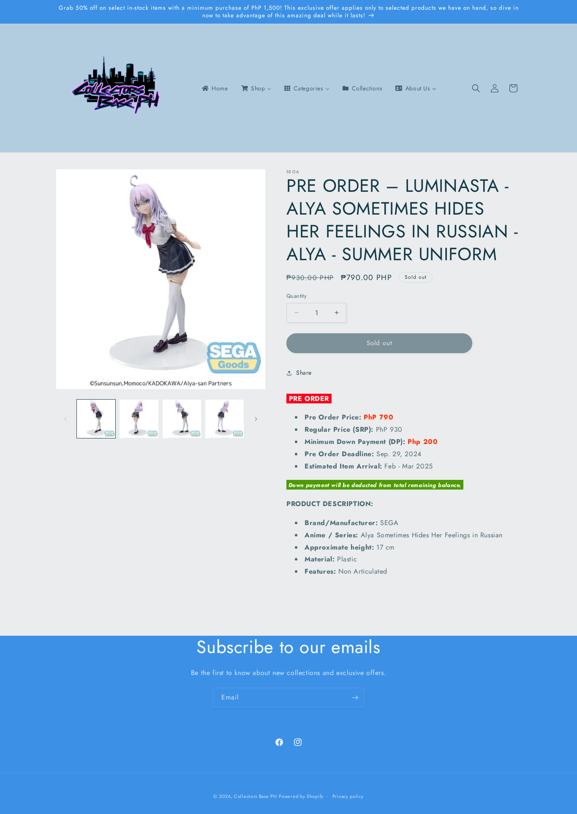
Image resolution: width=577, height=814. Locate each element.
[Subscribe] (355, 698)
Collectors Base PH (255, 796)
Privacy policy (348, 796)
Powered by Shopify (301, 796)
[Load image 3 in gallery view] (182, 419)
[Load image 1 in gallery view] (96, 419)
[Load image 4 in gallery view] (224, 419)
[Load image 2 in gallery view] (139, 419)
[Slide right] (256, 419)
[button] (476, 88)
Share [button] (304, 372)
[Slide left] (65, 419)
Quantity (296, 296)
